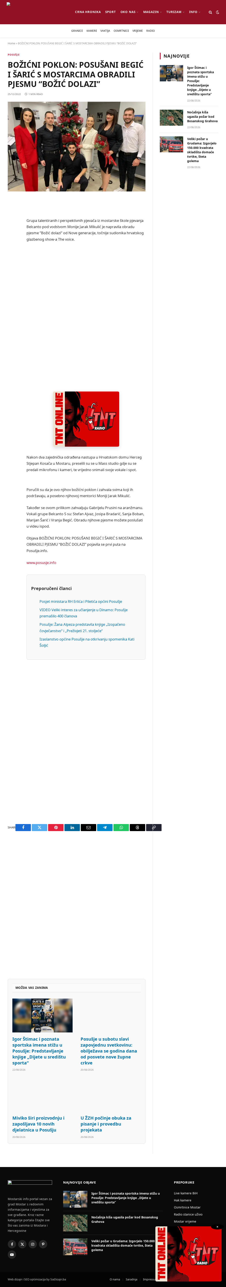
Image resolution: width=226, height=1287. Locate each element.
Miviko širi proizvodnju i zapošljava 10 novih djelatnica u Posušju (38, 1124)
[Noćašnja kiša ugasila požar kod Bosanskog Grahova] (171, 118)
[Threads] (12, 337)
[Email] (12, 258)
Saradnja (131, 1279)
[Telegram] (12, 314)
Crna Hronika (88, 12)
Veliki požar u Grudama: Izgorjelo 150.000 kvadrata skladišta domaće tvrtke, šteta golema (202, 150)
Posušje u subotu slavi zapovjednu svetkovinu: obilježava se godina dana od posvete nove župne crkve (109, 1051)
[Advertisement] (86, 317)
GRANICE (77, 31)
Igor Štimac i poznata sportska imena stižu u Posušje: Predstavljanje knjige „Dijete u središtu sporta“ (39, 1051)
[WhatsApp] (12, 325)
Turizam (174, 12)
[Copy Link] (12, 348)
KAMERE (92, 31)
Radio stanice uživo (188, 1214)
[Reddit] (12, 235)
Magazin (151, 12)
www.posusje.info (41, 562)
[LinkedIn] (12, 280)
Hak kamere (182, 1200)
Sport (110, 12)
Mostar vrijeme (185, 1221)
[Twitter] (12, 224)
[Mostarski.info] (37, 12)
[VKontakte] (12, 303)
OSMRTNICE (121, 31)
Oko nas (128, 12)
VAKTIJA (105, 31)
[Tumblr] (12, 292)
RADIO (150, 31)
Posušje (14, 54)
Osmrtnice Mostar (187, 1207)
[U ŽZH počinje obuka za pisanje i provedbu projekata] (111, 1094)
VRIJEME (137, 31)
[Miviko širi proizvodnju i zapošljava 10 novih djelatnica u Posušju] (42, 1094)
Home (11, 43)
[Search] (210, 12)
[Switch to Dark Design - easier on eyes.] (217, 12)
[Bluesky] (12, 269)
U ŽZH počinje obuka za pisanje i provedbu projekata (106, 1124)
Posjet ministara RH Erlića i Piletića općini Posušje (81, 601)
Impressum (150, 1279)
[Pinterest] (12, 247)
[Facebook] (12, 213)
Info (193, 12)
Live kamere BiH (186, 1193)
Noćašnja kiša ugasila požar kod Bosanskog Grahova (202, 116)
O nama (115, 1279)
